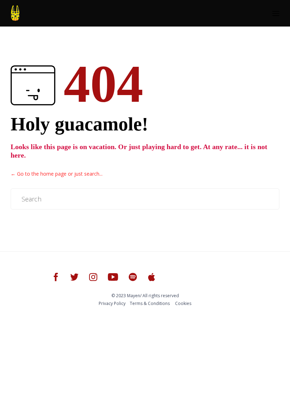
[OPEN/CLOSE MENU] (276, 13)
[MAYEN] (15, 13)
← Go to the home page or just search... (57, 173)
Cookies (183, 303)
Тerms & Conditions (150, 303)
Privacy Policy (112, 303)
